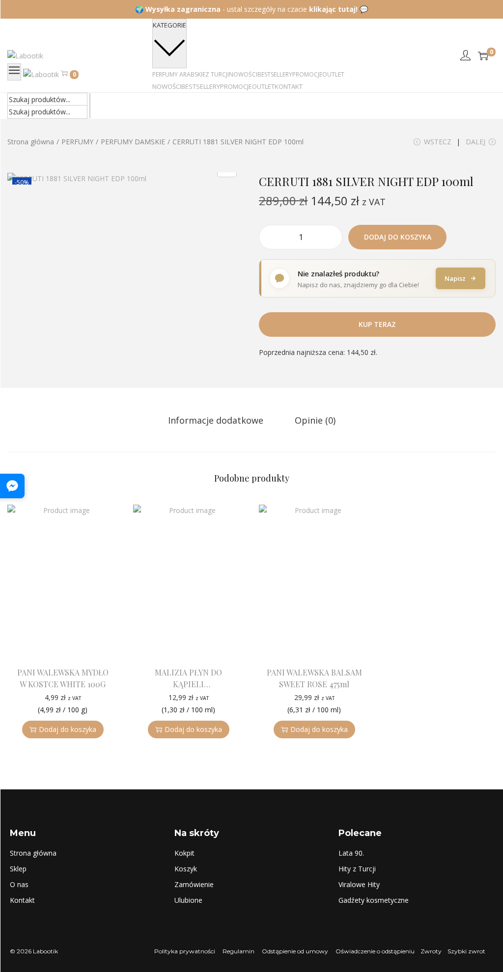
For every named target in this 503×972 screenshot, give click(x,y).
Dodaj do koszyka (397, 237)
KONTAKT (289, 86)
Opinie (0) (315, 420)
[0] (483, 56)
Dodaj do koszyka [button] (67, 729)
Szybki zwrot (466, 951)
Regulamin (238, 951)
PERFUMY (77, 141)
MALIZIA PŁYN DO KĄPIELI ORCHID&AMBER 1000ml (188, 684)
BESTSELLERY (200, 86)
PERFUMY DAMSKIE (133, 141)
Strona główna (30, 141)
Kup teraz (377, 324)
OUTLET (263, 86)
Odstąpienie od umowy (295, 951)
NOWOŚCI (166, 86)
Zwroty (431, 951)
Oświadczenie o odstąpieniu (374, 951)
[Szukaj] (89, 99)
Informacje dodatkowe (215, 420)
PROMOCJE (236, 86)
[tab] (215, 420)
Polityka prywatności (184, 951)
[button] (108, 642)
